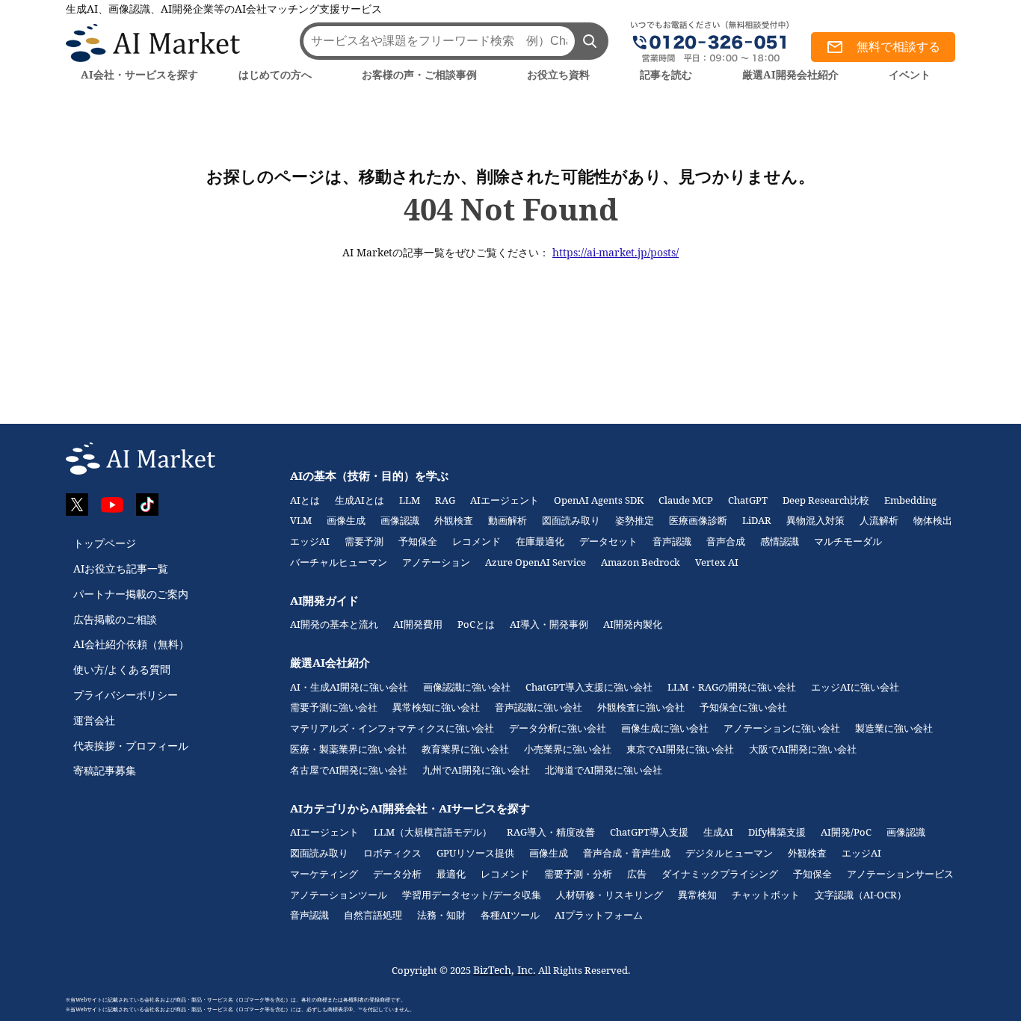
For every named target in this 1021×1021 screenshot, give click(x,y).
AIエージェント (504, 500)
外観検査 (453, 520)
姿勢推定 (634, 520)
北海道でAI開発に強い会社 (603, 770)
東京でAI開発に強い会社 (680, 749)
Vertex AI (716, 562)
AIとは (305, 500)
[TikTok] (147, 504)
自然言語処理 (373, 915)
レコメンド (476, 541)
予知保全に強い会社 (743, 707)
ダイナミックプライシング (719, 873)
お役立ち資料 (558, 74)
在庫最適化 (540, 541)
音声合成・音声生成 (626, 853)
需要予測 (364, 541)
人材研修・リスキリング (609, 894)
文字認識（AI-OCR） (861, 894)
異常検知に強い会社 (436, 707)
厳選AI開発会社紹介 (790, 74)
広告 (637, 873)
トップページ (104, 543)
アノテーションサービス (900, 873)
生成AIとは (359, 500)
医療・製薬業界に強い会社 (348, 749)
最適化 (451, 873)
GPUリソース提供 (475, 853)
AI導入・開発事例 (549, 624)
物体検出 (932, 520)
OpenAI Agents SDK (599, 500)
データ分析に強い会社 (557, 728)
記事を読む (666, 74)
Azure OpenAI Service (535, 562)
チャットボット (766, 894)
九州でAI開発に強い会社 (476, 770)
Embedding (910, 500)
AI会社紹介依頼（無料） (131, 644)
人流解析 (879, 520)
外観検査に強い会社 (641, 707)
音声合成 (725, 541)
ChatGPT (748, 500)
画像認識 (399, 520)
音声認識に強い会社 (538, 707)
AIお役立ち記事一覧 (120, 568)
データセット (608, 541)
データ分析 (397, 873)
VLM (301, 520)
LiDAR (756, 520)
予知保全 (417, 541)
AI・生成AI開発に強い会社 (349, 687)
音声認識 (672, 541)
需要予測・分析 (578, 873)
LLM (409, 500)
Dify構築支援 (777, 832)
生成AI (718, 832)
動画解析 (507, 520)
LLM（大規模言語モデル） (433, 832)
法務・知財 (441, 915)
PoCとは (476, 624)
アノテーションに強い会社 (782, 728)
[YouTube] (112, 505)
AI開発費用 (417, 624)
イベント (910, 74)
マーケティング (324, 873)
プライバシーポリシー (125, 695)
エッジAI (310, 541)
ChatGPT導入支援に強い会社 (589, 687)
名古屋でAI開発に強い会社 (348, 770)
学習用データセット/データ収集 (471, 894)
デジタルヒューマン (729, 853)
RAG (445, 500)
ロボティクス (392, 853)
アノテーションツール (338, 894)
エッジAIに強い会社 (855, 687)
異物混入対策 (815, 520)
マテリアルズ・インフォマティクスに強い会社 (392, 728)
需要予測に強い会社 (333, 707)
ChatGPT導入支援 (649, 832)
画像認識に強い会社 (466, 687)
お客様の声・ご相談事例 (419, 74)
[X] (77, 504)
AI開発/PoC (846, 832)
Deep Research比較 (826, 500)
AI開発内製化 (632, 624)
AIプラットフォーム (599, 915)
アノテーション (436, 562)
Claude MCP (685, 500)
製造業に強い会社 (894, 728)
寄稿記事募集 (104, 770)
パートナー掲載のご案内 (130, 594)
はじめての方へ (275, 74)
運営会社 (94, 720)
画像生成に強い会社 (665, 728)
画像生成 (346, 520)
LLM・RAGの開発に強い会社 (731, 687)
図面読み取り (571, 520)
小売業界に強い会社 (567, 749)
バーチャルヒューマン (338, 562)
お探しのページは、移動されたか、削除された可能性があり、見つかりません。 (510, 175)
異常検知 (697, 894)
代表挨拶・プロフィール (130, 745)
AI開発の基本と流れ (334, 624)
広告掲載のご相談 (115, 619)
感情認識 (779, 541)
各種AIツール (510, 915)
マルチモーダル (848, 541)
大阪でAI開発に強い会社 (803, 749)
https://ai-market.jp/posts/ (615, 252)
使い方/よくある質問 (121, 669)
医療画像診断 (698, 520)
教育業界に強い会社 (465, 749)
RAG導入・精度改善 (551, 832)
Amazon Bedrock (640, 562)
